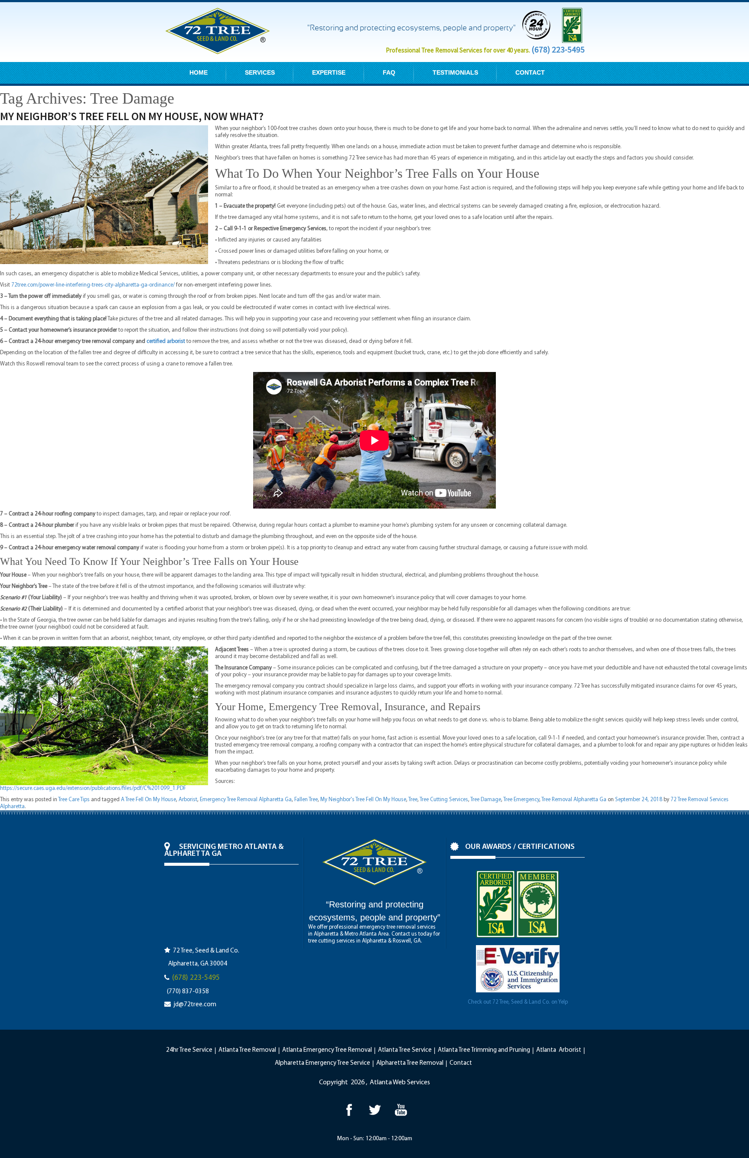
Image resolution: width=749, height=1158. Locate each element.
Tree (412, 799)
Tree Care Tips (74, 799)
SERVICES (260, 72)
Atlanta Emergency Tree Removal (327, 1050)
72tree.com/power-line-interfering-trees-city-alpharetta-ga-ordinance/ (93, 285)
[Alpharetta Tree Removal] (374, 1109)
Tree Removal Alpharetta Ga (573, 799)
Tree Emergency (521, 799)
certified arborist (166, 341)
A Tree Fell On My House (148, 799)
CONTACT (530, 72)
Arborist (188, 799)
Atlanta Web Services (400, 1082)
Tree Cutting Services (444, 799)
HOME (198, 72)
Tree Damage (485, 799)
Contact (460, 1063)
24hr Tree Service (189, 1050)
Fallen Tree (306, 799)
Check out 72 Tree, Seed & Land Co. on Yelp (518, 1002)
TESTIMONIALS (455, 72)
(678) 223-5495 (558, 49)
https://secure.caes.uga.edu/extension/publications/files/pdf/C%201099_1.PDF (93, 788)
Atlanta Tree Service (405, 1050)
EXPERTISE (328, 72)
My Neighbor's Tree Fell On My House (363, 799)
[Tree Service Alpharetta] (348, 1109)
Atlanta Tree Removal (247, 1050)
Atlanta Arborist (558, 1050)
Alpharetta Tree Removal (409, 1063)
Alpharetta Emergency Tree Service (322, 1063)
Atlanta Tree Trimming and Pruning (484, 1050)
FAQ (389, 72)
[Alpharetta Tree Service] (400, 1109)
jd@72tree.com (194, 1004)
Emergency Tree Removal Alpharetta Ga (246, 799)
